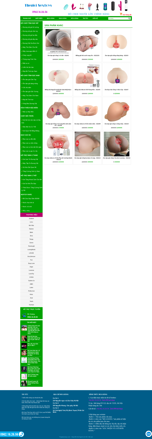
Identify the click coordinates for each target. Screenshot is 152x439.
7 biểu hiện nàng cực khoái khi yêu (32, 397)
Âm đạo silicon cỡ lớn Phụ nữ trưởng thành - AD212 (58, 158)
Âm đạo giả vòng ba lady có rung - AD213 (87, 158)
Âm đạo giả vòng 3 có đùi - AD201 (58, 55)
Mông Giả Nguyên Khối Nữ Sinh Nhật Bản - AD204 (58, 90)
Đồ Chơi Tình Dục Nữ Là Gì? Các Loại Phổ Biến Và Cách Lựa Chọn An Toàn (36, 413)
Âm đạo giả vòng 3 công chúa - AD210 (117, 124)
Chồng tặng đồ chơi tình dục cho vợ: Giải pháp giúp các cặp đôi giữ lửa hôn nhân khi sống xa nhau (36, 407)
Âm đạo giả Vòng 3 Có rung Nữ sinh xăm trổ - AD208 (58, 124)
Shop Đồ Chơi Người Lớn (78, 437)
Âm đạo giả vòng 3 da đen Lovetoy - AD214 (116, 158)
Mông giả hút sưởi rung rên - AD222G (87, 55)
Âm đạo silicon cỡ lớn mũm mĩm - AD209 (87, 124)
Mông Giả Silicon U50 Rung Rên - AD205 (87, 89)
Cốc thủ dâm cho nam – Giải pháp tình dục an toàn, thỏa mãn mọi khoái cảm (35, 401)
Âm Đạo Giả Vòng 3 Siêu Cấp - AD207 (116, 89)
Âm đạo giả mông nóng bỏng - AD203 (116, 55)
